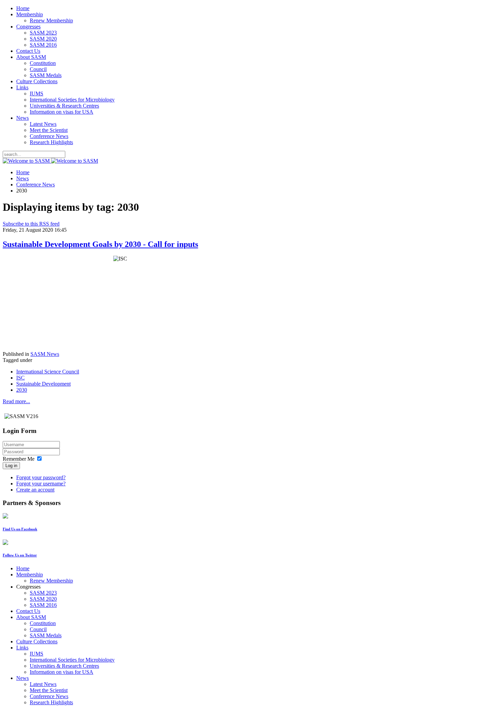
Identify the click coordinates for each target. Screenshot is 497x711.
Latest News (43, 124)
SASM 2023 (43, 33)
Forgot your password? (41, 477)
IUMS (36, 93)
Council (38, 69)
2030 (21, 390)
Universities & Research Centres (64, 106)
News (22, 118)
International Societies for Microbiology (72, 99)
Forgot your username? (41, 483)
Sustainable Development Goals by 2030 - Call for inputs (100, 244)
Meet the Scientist (49, 130)
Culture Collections (36, 81)
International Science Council (47, 371)
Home (22, 8)
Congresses (28, 26)
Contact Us (28, 51)
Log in (11, 465)
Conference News (49, 136)
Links (22, 87)
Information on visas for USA (61, 112)
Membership (29, 14)
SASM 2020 (43, 39)
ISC (20, 378)
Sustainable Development (43, 384)
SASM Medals (46, 75)
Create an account (35, 489)
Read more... (16, 401)
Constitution (43, 63)
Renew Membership (51, 20)
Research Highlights (51, 142)
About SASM (31, 57)
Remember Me (18, 459)
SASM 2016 (43, 45)
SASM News (44, 354)
